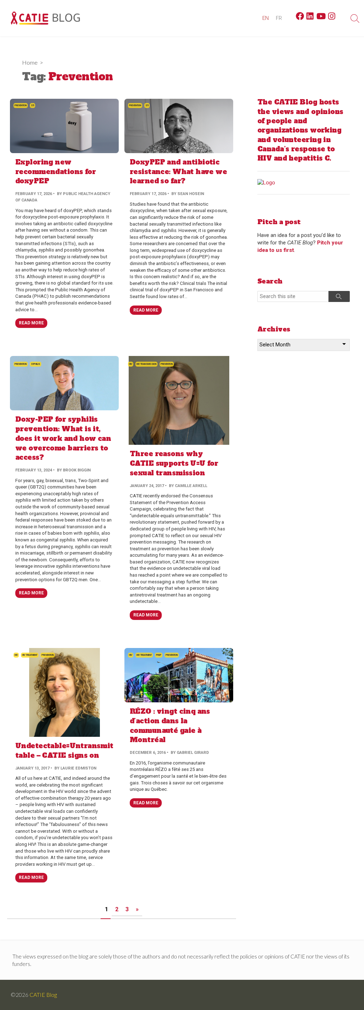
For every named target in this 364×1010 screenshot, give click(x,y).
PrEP (158, 655)
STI (32, 105)
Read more (31, 322)
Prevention (21, 105)
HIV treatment (29, 655)
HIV (130, 364)
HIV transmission (146, 364)
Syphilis (35, 364)
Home (30, 62)
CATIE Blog (43, 995)
